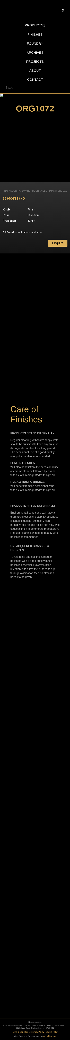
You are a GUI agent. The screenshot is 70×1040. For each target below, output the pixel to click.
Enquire (58, 243)
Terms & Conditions (21, 1032)
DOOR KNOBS (39, 191)
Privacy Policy (37, 1032)
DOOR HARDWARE (20, 191)
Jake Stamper (49, 1036)
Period (52, 191)
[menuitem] (35, 23)
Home (5, 191)
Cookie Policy (52, 1032)
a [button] (63, 10)
